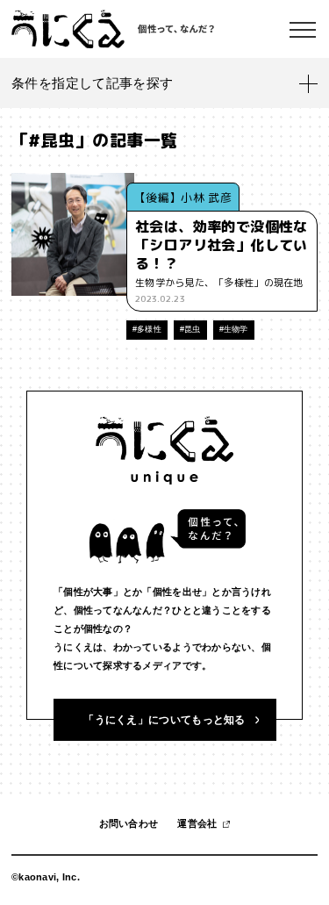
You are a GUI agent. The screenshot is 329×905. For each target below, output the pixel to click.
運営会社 (197, 823)
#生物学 (233, 329)
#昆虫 (190, 329)
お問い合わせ (129, 823)
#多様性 (146, 329)
